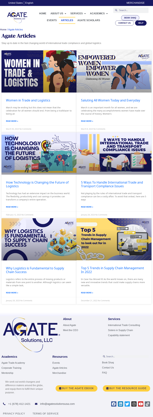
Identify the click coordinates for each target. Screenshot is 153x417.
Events (52, 20)
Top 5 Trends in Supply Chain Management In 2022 (112, 270)
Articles (67, 20)
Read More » (12, 121)
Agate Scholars (88, 20)
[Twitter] (127, 404)
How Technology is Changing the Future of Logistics (37, 184)
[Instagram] (134, 404)
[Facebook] (113, 404)
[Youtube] (140, 404)
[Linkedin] (120, 404)
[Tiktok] (147, 404)
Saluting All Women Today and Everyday (110, 100)
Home (42, 13)
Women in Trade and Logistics (28, 100)
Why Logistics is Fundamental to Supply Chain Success (35, 270)
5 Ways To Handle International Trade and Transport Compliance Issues (112, 184)
